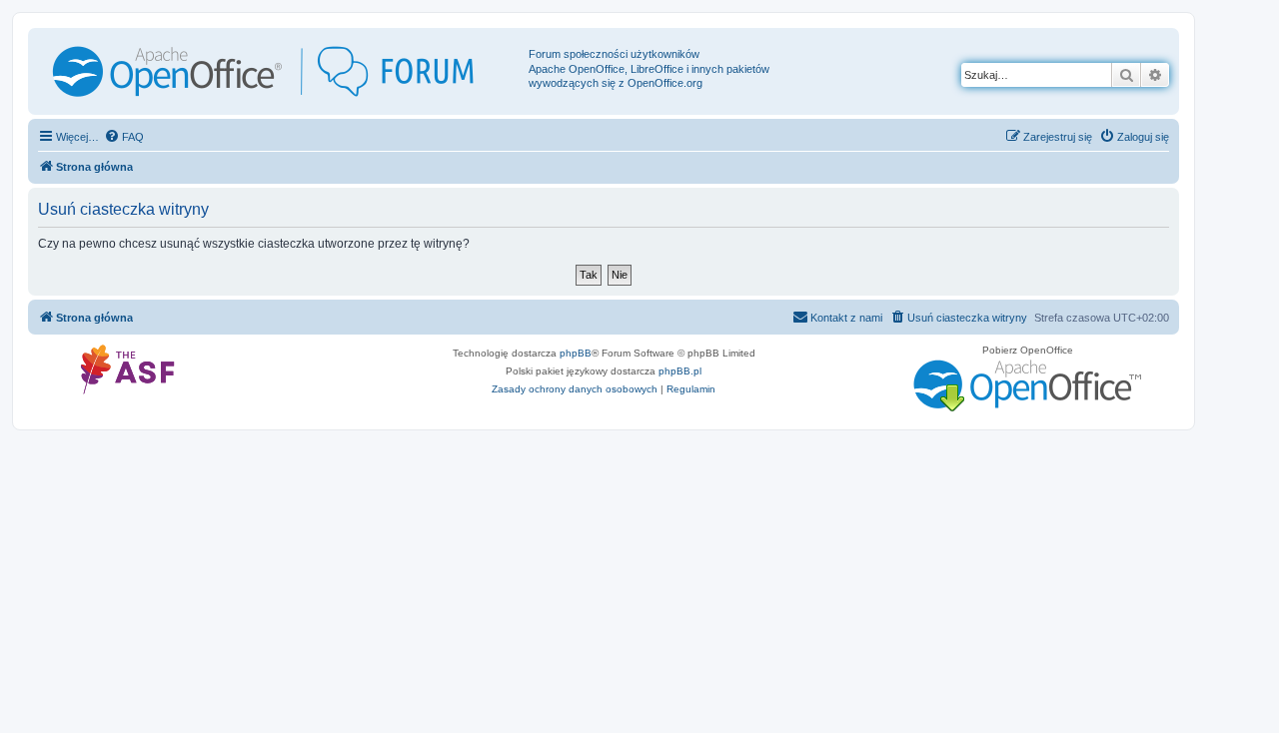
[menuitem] (124, 137)
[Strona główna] (281, 71)
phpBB (576, 353)
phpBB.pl (679, 371)
